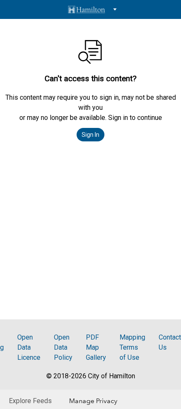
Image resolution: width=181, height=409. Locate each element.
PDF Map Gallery (96, 347)
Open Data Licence (28, 347)
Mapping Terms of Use (132, 347)
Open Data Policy (63, 347)
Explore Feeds (30, 401)
